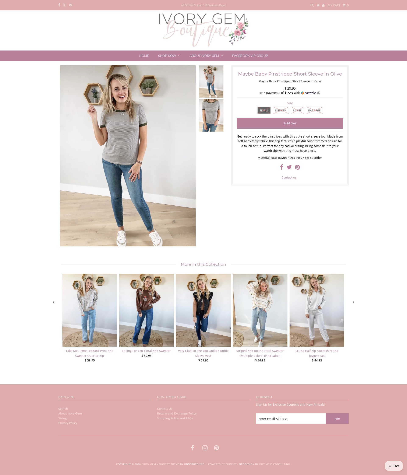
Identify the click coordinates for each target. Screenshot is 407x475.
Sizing (62, 418)
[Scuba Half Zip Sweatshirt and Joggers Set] (317, 310)
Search (63, 409)
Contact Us (164, 409)
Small (264, 110)
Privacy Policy (67, 423)
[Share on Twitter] (289, 168)
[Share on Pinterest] (297, 168)
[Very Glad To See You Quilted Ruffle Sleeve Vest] (203, 310)
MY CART (338, 5)
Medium (280, 110)
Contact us (289, 177)
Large (297, 110)
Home (144, 56)
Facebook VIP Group (250, 56)
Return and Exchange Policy (177, 413)
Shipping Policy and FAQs (175, 418)
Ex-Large (314, 110)
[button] (290, 93)
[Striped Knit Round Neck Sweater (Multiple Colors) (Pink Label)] (260, 310)
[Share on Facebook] (281, 168)
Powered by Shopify (222, 464)
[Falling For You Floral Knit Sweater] (146, 310)
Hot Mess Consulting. (275, 464)
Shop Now (167, 56)
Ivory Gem (149, 464)
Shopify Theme (169, 464)
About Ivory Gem (204, 56)
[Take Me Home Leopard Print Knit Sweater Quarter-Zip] (89, 310)
